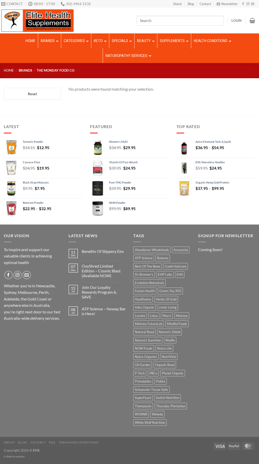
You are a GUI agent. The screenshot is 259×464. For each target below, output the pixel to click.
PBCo (153, 373)
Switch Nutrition (167, 398)
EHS (180, 274)
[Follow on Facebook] (243, 4)
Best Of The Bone (147, 266)
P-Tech (140, 373)
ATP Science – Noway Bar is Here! (104, 311)
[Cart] (252, 20)
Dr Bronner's (144, 274)
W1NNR (141, 414)
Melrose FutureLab (148, 324)
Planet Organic (172, 373)
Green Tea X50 (170, 291)
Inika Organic (144, 307)
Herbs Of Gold (166, 299)
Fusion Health (145, 291)
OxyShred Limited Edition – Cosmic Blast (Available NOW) (101, 271)
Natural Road (144, 332)
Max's (166, 316)
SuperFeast (143, 398)
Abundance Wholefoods (152, 250)
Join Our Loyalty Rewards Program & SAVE (99, 292)
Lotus (154, 316)
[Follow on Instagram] (247, 4)
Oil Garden (142, 365)
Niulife (170, 340)
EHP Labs (165, 274)
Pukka (160, 381)
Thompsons (143, 406)
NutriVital (169, 357)
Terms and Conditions (78, 442)
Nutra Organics (146, 357)
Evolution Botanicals (149, 283)
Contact (205, 4)
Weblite (10, 456)
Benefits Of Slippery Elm (103, 251)
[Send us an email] (252, 4)
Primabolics (143, 381)
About (177, 4)
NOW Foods (144, 348)
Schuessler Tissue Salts (151, 390)
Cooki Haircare (175, 266)
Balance (162, 258)
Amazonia (181, 250)
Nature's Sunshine (148, 340)
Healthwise (143, 299)
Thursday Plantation (170, 406)
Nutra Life (164, 348)
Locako (140, 316)
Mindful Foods (177, 324)
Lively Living (168, 307)
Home (9, 70)
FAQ (52, 442)
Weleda (157, 414)
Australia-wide (17, 318)
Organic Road (165, 365)
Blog (191, 4)
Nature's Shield (169, 332)
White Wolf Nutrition (150, 422)
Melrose (182, 316)
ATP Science (144, 258)
